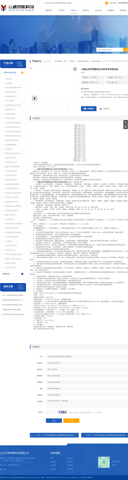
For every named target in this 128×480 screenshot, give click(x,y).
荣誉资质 (70, 465)
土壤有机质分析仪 (11, 175)
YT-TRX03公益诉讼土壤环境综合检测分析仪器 (108, 435)
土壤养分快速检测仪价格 (13, 131)
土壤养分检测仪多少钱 (12, 127)
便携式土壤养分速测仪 (12, 166)
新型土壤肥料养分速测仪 (13, 136)
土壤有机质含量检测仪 (12, 184)
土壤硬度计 (8, 79)
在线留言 (111, 10)
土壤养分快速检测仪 (11, 237)
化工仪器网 (82, 477)
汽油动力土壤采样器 (11, 197)
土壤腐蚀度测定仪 (11, 96)
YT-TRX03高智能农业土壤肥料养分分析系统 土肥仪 (59, 435)
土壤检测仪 (8, 241)
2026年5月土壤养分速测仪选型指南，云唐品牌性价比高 (14, 314)
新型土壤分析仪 (10, 215)
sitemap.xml (66, 477)
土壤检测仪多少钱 (11, 162)
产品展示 (53, 462)
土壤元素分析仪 (10, 158)
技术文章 (98, 10)
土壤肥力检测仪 (10, 263)
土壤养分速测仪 (10, 118)
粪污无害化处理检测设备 (13, 87)
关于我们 (61, 10)
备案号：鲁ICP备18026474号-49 (51, 477)
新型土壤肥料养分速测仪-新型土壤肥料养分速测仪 (14, 305)
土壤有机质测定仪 (11, 180)
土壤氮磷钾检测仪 (11, 144)
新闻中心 (86, 10)
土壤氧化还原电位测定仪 (13, 105)
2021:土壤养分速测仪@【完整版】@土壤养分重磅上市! (14, 295)
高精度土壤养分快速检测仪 (14, 223)
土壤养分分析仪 (10, 267)
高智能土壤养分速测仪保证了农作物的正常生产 (14, 300)
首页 (65, 61)
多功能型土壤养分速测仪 (13, 193)
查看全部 (6, 274)
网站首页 (49, 10)
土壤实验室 (8, 83)
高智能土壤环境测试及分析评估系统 (14, 153)
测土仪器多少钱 (10, 250)
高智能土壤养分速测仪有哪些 (12, 309)
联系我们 (70, 469)
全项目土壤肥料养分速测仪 (14, 254)
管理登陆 (89, 477)
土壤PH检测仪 (9, 101)
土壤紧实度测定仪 (11, 92)
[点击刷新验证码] (62, 412)
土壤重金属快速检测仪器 (13, 123)
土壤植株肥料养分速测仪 (13, 232)
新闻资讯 (70, 462)
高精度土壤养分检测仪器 (13, 259)
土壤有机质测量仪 (11, 171)
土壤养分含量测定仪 (11, 140)
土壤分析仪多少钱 (11, 245)
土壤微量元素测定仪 (11, 210)
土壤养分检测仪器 (9, 73)
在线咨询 (90, 108)
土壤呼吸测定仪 (10, 109)
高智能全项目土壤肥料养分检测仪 (14, 206)
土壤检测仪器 (9, 219)
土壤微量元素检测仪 (11, 228)
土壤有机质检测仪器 (11, 188)
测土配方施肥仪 (10, 114)
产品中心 (73, 10)
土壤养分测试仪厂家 (11, 202)
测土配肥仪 (8, 149)
